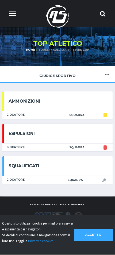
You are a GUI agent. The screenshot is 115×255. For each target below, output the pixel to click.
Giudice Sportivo (57, 76)
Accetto (93, 235)
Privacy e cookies (40, 241)
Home (30, 50)
